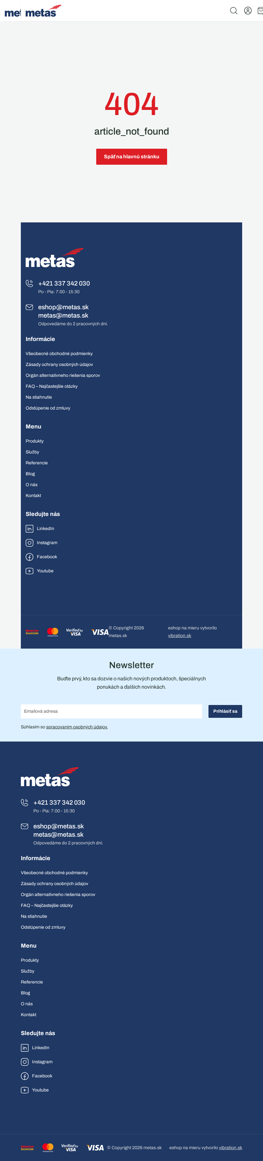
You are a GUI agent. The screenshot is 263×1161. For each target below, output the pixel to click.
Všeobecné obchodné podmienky (59, 353)
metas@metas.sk (63, 315)
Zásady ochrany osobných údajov (59, 364)
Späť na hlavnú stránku (131, 156)
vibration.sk (179, 635)
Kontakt (33, 495)
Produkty (35, 441)
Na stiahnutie (39, 397)
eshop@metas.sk (63, 307)
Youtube (45, 570)
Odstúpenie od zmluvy (48, 408)
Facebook (47, 556)
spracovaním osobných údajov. (77, 727)
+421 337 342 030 (64, 283)
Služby (32, 452)
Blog (30, 473)
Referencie (37, 462)
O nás (32, 484)
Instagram (47, 542)
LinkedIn (45, 528)
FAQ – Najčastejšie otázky (52, 386)
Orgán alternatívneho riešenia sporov (63, 375)
